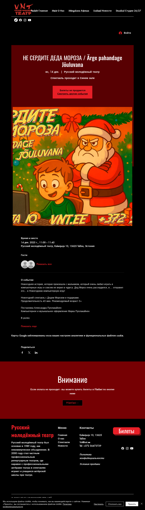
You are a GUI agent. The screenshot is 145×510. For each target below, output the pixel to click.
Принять (132, 504)
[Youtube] (29, 20)
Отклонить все (114, 504)
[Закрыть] (141, 504)
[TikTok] (16, 20)
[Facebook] (20, 20)
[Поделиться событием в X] (29, 352)
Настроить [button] (99, 504)
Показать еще (29, 326)
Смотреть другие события (72, 93)
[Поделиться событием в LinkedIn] (36, 352)
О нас (61, 438)
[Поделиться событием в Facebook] (22, 352)
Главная (62, 435)
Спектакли (64, 442)
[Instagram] (25, 20)
